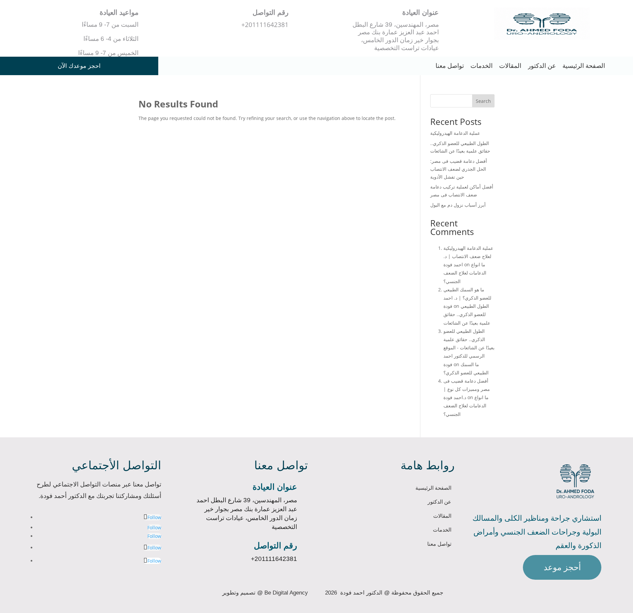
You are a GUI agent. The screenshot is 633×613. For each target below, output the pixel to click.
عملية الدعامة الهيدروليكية (455, 133)
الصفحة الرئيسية (583, 65)
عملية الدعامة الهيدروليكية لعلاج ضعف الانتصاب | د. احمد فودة (468, 256)
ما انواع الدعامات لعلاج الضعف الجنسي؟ (464, 272)
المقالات (510, 65)
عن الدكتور (542, 65)
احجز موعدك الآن (79, 66)
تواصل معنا (450, 65)
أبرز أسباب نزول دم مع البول (458, 205)
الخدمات (481, 65)
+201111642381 (274, 558)
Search (483, 101)
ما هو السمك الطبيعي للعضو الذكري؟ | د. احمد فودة (467, 297)
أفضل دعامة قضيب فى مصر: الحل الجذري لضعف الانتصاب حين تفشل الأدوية (458, 169)
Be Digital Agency (286, 592)
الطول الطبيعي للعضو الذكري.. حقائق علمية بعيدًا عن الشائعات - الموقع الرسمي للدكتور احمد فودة (469, 347)
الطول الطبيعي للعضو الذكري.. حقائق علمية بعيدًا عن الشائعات (466, 314)
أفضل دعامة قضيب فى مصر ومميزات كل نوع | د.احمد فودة (466, 389)
